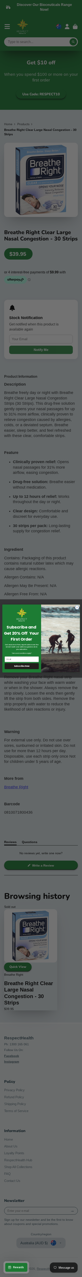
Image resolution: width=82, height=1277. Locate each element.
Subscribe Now (21, 666)
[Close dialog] (77, 607)
